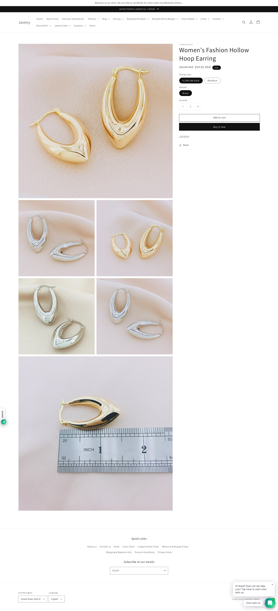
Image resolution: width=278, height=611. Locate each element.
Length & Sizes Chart (148, 546)
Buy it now (219, 126)
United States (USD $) (31, 599)
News (116, 546)
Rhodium (213, 80)
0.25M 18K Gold (191, 80)
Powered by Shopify (252, 599)
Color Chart (128, 546)
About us (92, 546)
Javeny (241, 599)
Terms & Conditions (145, 552)
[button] (93, 18)
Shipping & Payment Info (119, 552)
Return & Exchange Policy (175, 546)
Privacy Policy (165, 552)
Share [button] (186, 145)
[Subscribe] (164, 570)
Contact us (105, 546)
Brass (186, 93)
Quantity (183, 100)
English (54, 599)
